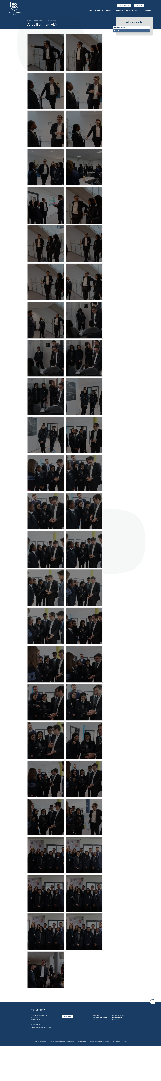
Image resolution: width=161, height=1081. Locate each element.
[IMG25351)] (84, 435)
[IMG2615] (84, 931)
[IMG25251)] (46, 435)
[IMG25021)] (46, 396)
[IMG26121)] (46, 893)
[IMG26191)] (46, 970)
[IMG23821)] (84, 205)
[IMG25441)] (84, 549)
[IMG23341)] (84, 167)
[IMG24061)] (46, 358)
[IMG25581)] (46, 740)
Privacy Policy (116, 1041)
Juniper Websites (70, 1041)
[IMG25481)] (46, 626)
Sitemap (107, 1041)
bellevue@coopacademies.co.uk (41, 1027)
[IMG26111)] (84, 855)
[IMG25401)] (46, 511)
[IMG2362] (84, 91)
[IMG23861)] (46, 282)
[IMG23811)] (46, 52)
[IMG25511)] (84, 626)
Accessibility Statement (95, 1041)
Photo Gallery (52, 20)
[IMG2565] (84, 817)
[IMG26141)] (46, 931)
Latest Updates (39, 20)
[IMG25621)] (46, 817)
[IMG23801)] (84, 52)
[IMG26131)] (84, 893)
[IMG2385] (84, 243)
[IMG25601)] (46, 779)
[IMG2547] (84, 587)
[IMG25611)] (84, 779)
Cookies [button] (126, 1041)
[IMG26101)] (46, 855)
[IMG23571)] (46, 167)
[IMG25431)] (46, 549)
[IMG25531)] (46, 664)
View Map (67, 1016)
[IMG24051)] (84, 320)
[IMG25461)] (46, 587)
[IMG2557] (84, 702)
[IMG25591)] (84, 740)
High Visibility (82, 1041)
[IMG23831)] (46, 243)
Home (29, 20)
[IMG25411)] (84, 511)
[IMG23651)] (46, 91)
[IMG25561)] (46, 702)
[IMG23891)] (46, 320)
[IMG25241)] (84, 396)
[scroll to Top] (152, 1001)
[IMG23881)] (84, 282)
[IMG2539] (84, 473)
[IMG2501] (84, 358)
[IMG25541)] (84, 664)
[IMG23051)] (46, 205)
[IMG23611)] (46, 129)
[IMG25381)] (46, 473)
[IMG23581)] (84, 129)
